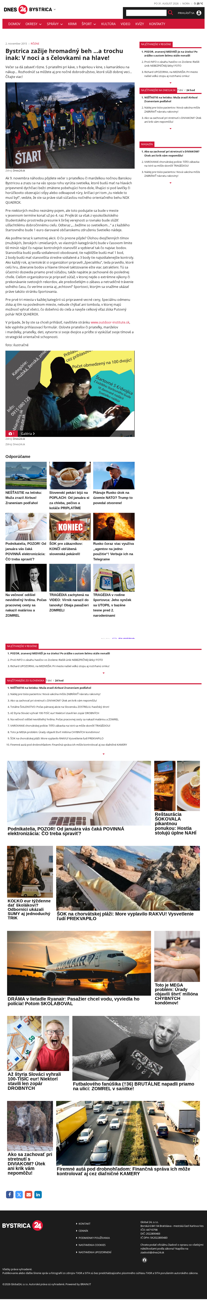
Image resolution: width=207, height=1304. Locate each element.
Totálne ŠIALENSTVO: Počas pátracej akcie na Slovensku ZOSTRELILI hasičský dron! (59, 707)
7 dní (180, 90)
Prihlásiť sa (186, 13)
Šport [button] (87, 24)
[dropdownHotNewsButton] (170, 183)
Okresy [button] (32, 24)
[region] (55, 9)
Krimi (72, 24)
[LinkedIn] (38, 1194)
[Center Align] (170, 13)
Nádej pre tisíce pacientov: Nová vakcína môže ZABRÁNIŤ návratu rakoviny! (172, 109)
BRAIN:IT (85, 1284)
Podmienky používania (94, 1238)
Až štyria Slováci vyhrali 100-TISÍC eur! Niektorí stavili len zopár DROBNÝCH (54, 713)
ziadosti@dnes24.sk (152, 1252)
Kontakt (84, 1223)
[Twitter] (19, 1194)
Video (125, 24)
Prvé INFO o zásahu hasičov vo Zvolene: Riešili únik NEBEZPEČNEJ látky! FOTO (171, 63)
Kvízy (139, 24)
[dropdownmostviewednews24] (170, 129)
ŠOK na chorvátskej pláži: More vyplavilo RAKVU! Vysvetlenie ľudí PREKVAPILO (57, 738)
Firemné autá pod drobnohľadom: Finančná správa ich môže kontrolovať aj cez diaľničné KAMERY (68, 744)
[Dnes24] (41, 9)
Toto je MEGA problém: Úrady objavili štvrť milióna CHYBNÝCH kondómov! (55, 732)
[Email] (28, 1194)
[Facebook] (9, 1194)
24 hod (190, 90)
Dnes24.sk (19, 170)
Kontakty (157, 24)
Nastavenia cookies (92, 1245)
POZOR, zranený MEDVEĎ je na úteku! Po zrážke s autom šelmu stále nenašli (170, 53)
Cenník (83, 1231)
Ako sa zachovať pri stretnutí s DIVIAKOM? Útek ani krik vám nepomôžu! (172, 119)
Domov (14, 24)
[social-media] (143, 1260)
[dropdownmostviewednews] (170, 83)
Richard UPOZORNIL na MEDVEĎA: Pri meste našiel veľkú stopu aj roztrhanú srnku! (171, 74)
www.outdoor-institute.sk (110, 322)
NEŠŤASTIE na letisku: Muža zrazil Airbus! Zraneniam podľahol (171, 99)
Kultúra (108, 24)
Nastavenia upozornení (94, 1252)
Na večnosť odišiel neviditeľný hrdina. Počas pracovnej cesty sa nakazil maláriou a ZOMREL (64, 719)
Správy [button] (53, 24)
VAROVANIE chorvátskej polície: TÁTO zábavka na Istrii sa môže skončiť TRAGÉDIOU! (171, 163)
